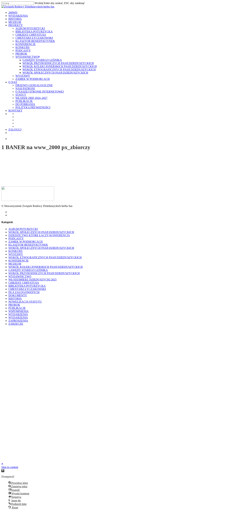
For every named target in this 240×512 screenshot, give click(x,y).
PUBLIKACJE (17, 307)
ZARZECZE (15, 323)
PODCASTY (16, 238)
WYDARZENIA (18, 314)
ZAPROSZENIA (18, 320)
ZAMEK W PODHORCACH (25, 241)
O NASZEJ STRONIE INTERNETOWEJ (59, 408)
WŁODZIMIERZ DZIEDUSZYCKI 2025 (32, 279)
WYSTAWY (15, 254)
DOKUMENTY (17, 295)
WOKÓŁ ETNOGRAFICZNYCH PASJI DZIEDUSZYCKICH (45, 257)
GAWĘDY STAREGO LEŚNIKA (28, 270)
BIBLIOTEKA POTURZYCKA (27, 285)
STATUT (40, 411)
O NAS (32, 399)
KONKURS (15, 251)
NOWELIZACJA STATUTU (25, 301)
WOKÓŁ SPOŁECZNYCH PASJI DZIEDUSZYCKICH (41, 232)
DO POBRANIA (44, 421)
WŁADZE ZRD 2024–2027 (51, 415)
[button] (2, 470)
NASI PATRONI (44, 405)
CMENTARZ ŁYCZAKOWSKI (27, 289)
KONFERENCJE (18, 260)
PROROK (14, 304)
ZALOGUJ (34, 446)
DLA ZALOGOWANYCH (24, 292)
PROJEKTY (35, 342)
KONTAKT (35, 427)
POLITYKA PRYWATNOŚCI (52, 424)
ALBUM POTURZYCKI (23, 228)
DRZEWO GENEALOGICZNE (53, 402)
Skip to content (9, 467)
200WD (32, 329)
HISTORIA (15, 298)
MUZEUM (14, 263)
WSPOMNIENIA (18, 311)
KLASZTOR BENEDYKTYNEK (28, 244)
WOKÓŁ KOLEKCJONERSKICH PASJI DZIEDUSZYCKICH (45, 266)
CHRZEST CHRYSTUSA (23, 282)
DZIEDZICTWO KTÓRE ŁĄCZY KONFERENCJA (39, 235)
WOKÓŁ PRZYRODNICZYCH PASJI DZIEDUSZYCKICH (44, 273)
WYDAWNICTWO (19, 276)
